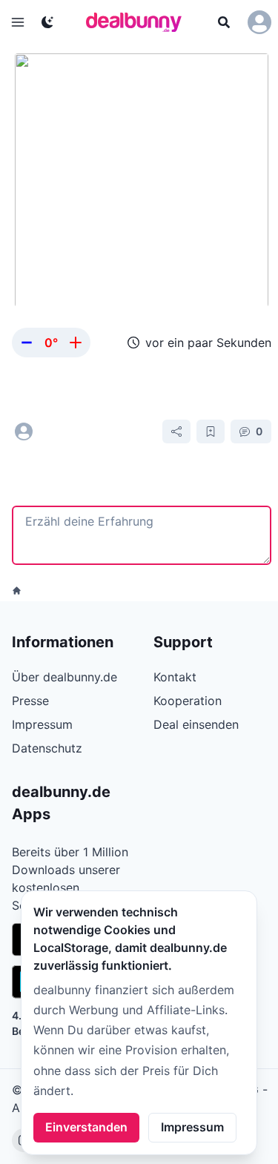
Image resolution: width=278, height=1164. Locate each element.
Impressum (192, 1127)
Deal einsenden (196, 724)
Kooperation (187, 700)
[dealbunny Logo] (138, 22)
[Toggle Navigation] (18, 22)
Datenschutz (47, 748)
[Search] (224, 22)
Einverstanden (86, 1127)
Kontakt (174, 676)
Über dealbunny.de (64, 676)
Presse (30, 700)
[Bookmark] (210, 431)
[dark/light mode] (47, 22)
